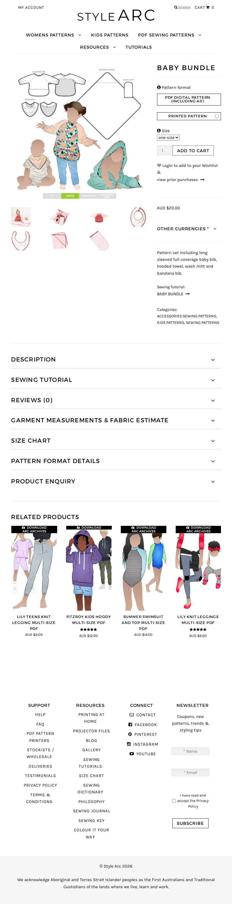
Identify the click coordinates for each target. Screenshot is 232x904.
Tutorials (139, 47)
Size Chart (91, 775)
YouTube (146, 754)
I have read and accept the (193, 800)
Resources (94, 47)
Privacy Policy (40, 785)
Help (40, 714)
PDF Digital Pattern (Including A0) (187, 99)
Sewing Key (91, 820)
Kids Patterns (109, 35)
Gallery (91, 750)
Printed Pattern (187, 116)
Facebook (146, 724)
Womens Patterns (50, 35)
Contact (146, 715)
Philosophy (91, 801)
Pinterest (145, 734)
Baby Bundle (170, 294)
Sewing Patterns (202, 322)
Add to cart (193, 150)
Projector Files (91, 731)
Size (163, 130)
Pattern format (174, 87)
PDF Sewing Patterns (166, 35)
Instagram (145, 744)
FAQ (40, 724)
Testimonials (40, 775)
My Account (31, 7)
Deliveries (40, 766)
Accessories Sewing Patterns (186, 316)
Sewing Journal (91, 811)
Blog (91, 740)
